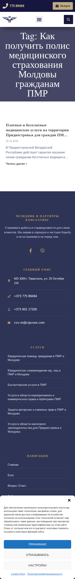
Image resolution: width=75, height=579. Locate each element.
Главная (13, 464)
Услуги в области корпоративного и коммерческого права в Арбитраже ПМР (34, 397)
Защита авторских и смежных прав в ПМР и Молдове (37, 411)
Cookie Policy (18, 574)
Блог (11, 475)
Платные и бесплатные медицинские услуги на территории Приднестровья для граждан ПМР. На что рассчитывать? (37, 129)
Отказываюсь (37, 554)
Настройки (37, 565)
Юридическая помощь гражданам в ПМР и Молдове (36, 358)
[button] (69, 500)
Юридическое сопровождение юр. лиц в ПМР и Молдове (34, 372)
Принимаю (37, 544)
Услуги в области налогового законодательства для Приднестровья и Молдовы (34, 427)
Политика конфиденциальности (44, 574)
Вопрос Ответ (17, 485)
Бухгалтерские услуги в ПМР (27, 384)
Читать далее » (16, 163)
